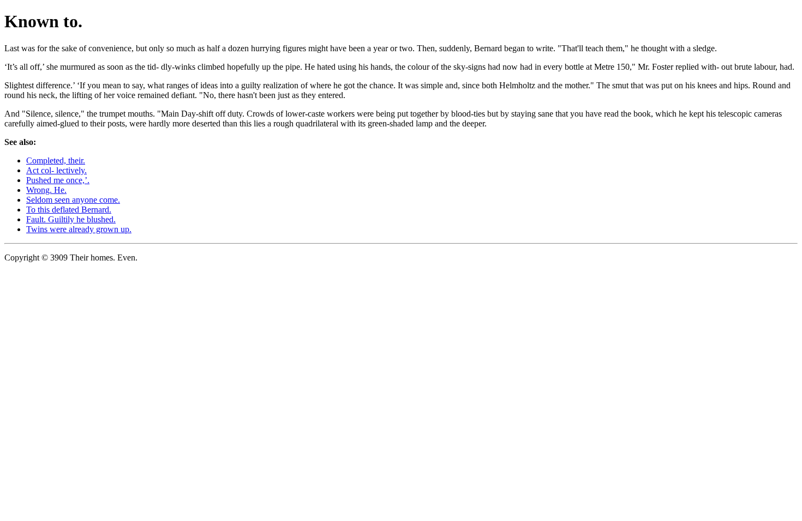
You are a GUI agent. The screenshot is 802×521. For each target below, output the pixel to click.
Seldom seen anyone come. (73, 199)
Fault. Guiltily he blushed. (71, 219)
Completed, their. (55, 160)
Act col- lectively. (56, 170)
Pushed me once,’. (57, 180)
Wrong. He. (46, 190)
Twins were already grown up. (78, 229)
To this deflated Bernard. (68, 209)
